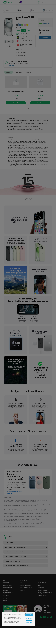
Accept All (29, 614)
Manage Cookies (29, 622)
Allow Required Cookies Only (29, 619)
